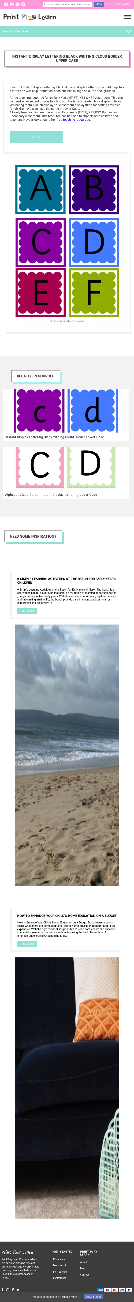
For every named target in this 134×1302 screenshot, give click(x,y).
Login (110, 4)
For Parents (59, 1278)
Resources (59, 1259)
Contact (123, 4)
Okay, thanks (93, 1296)
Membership (60, 1265)
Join (98, 4)
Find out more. (69, 1297)
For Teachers (60, 1271)
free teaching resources (73, 119)
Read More (27, 611)
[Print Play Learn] (29, 23)
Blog (82, 1268)
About (83, 1262)
